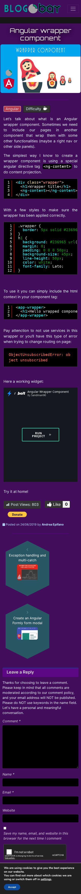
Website (8, 810)
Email (8, 792)
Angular (12, 109)
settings (46, 879)
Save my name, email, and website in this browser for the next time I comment (36, 835)
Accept (12, 887)
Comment (11, 721)
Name (8, 774)
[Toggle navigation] (73, 9)
